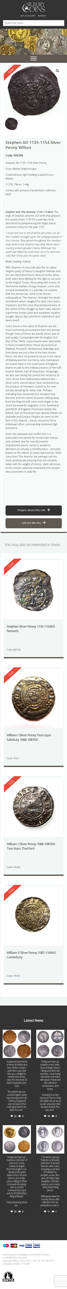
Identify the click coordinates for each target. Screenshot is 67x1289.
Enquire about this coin (31, 510)
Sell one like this (31, 523)
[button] (57, 71)
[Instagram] (28, 1054)
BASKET (42, 15)
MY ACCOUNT (28, 15)
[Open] (17, 1044)
